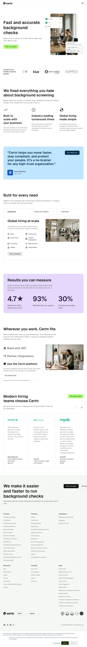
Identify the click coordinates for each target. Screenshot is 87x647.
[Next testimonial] (81, 412)
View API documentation (13, 364)
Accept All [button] (65, 643)
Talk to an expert (11, 47)
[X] (13, 629)
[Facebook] (4, 629)
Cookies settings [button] (56, 643)
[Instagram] (7, 629)
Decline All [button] (73, 643)
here (62, 635)
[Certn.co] (7, 3)
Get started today (75, 400)
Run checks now (72, 153)
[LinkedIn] (10, 629)
